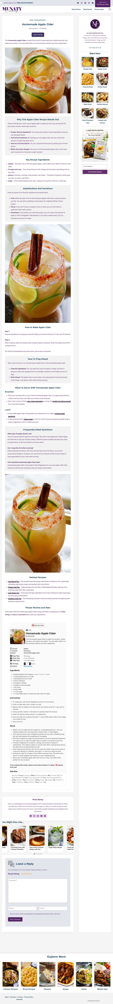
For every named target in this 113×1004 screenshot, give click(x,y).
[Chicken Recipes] (10, 974)
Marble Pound (102, 87)
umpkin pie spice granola (62, 401)
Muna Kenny (34, 28)
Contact (20, 997)
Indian (84, 989)
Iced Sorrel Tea (13, 581)
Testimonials (87, 9)
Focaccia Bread (88, 87)
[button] (27, 636)
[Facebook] (78, 3)
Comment (13, 880)
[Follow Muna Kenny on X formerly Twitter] (34, 816)
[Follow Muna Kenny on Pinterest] (45, 816)
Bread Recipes (29, 989)
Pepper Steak (102, 69)
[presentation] (18, 836)
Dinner (66, 989)
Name (11, 908)
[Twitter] (89, 3)
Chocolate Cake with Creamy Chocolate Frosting (18, 849)
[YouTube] (92, 3)
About (7, 997)
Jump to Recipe (38, 34)
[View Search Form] (110, 9)
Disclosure (13, 997)
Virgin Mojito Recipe (55, 847)
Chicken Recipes (10, 989)
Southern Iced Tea (14, 599)
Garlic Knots (88, 104)
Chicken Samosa (102, 104)
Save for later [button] (39, 625)
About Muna (76, 9)
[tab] (34, 853)
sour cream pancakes (35, 401)
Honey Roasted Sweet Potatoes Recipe (72, 849)
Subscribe (19, 999)
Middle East (102, 989)
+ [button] (29, 664)
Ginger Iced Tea (14, 587)
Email (42, 908)
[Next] (73, 839)
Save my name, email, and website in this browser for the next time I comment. (35, 914)
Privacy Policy (28, 997)
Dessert (47, 989)
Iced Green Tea (13, 593)
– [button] (24, 664)
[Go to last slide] (3, 839)
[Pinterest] (85, 3)
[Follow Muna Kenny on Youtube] (41, 816)
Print (29, 630)
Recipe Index (99, 9)
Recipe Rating (13, 874)
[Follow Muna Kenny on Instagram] (37, 816)
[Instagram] (81, 3)
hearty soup (28, 419)
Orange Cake (87, 69)
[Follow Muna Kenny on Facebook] (30, 816)
